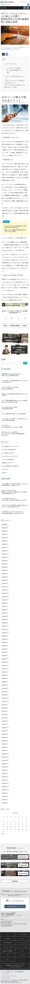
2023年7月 (4, 639)
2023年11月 (4, 632)
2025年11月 (4, 554)
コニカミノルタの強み (22, 934)
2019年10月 (4, 760)
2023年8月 (4, 636)
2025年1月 (4, 586)
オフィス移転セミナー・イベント (9, 446)
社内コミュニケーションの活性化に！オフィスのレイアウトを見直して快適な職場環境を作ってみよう (13, 433)
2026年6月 (4, 531)
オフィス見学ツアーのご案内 (7, 946)
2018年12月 (4, 783)
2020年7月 (4, 730)
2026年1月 (4, 547)
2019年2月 (4, 776)
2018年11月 (4, 786)
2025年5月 (4, 573)
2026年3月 (4, 540)
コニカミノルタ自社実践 (7, 459)
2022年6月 (4, 681)
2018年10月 (4, 789)
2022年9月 (4, 672)
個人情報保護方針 (19, 971)
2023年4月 (4, 649)
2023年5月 (4, 645)
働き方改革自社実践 (7, 942)
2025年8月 (4, 563)
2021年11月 (4, 698)
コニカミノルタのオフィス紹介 (22, 942)
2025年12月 (4, 550)
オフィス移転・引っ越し (7, 453)
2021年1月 (4, 724)
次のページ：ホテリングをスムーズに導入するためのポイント (15, 311)
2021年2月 (4, 721)
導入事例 (7, 938)
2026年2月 (4, 544)
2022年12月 (4, 662)
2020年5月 (4, 737)
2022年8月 (4, 675)
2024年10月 (4, 596)
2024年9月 (4, 599)
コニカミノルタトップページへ (9, 976)
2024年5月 (4, 613)
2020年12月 (4, 727)
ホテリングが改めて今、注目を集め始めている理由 (15, 70)
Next (24, 325)
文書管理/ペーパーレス (7, 462)
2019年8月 (4, 763)
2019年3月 (4, 773)
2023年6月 (4, 642)
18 (7, 826)
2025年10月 (4, 557)
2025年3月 (4, 580)
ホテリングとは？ (11, 64)
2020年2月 (4, 747)
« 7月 (3, 833)
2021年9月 (4, 704)
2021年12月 (4, 694)
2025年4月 (4, 577)
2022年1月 (4, 691)
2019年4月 (4, 770)
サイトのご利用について (8, 971)
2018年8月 (4, 796)
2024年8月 (4, 603)
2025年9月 (4, 560)
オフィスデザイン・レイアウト (10, 48)
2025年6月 (4, 570)
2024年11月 (4, 593)
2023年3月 (4, 652)
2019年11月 (4, 757)
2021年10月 (4, 701)
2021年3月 (4, 717)
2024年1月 (4, 626)
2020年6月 (4, 734)
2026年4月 (4, 537)
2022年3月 (4, 688)
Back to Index (15, 325)
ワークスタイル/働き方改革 (8, 449)
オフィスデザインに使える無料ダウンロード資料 (7, 951)
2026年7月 (4, 527)
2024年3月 (4, 619)
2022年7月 (4, 678)
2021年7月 (4, 711)
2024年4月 (4, 616)
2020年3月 (4, 744)
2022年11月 (4, 665)
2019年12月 (4, 753)
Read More (15, 881)
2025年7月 (4, 567)
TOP (7, 934)
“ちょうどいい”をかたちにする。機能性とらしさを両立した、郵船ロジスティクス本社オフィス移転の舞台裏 (15, 491)
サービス (22, 938)
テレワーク (4, 469)
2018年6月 (4, 803)
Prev (5, 325)
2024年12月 (4, 590)
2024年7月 (4, 606)
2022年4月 (4, 685)
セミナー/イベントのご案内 (22, 946)
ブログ (22, 951)
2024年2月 (4, 622)
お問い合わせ (22, 955)
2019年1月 (4, 780)
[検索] (28, 4)
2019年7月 (4, 767)
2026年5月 (4, 534)
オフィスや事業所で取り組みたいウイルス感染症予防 (14, 413)
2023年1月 (4, 658)
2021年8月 (4, 708)
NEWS (7, 959)
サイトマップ (5, 974)
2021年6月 (4, 714)
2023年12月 (4, 629)
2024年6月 (4, 609)
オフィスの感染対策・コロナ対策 (9, 466)
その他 (3, 472)
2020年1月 (4, 750)
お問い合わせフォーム (15, 906)
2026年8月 (4, 524)
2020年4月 (4, 740)
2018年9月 (4, 793)
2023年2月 (4, 655)
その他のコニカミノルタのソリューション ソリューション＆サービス (15, 965)
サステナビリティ (6, 978)
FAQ (7, 955)
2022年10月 (4, 668)
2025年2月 (4, 583)
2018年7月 (4, 799)
